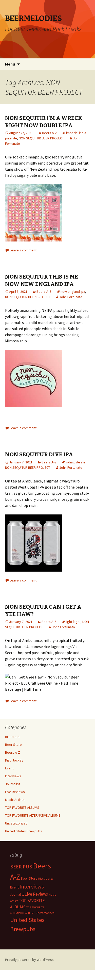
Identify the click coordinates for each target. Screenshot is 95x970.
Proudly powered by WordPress (29, 959)
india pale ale (75, 462)
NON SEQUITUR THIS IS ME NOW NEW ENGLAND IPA (41, 280)
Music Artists (15, 799)
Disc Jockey (14, 760)
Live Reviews (15, 791)
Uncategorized (16, 823)
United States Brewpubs (23, 831)
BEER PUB (12, 736)
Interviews (13, 776)
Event (9, 768)
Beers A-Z (49, 133)
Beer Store (13, 744)
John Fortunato (70, 297)
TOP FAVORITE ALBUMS (22, 807)
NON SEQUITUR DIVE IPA (39, 454)
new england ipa (73, 291)
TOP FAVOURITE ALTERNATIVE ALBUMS (33, 815)
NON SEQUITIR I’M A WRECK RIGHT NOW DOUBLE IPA (43, 122)
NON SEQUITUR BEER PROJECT (41, 138)
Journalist (12, 784)
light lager (73, 621)
